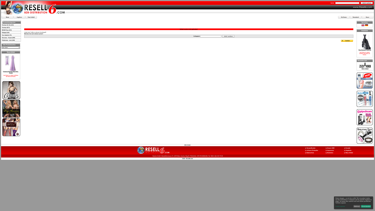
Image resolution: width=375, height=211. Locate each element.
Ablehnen (357, 206)
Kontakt (348, 148)
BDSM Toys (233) (7, 30)
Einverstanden (366, 206)
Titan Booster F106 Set (364, 50)
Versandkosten (311, 148)
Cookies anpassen (340, 206)
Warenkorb (356, 17)
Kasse (367, 17)
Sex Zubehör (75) (7, 35)
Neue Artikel (31, 17)
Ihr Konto (344, 17)
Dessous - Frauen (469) (8, 37)
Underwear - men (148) (8, 40)
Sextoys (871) (6, 27)
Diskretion (330, 152)
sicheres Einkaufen (312, 150)
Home (7, 17)
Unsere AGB (330, 148)
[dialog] (353, 202)
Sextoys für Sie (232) (8, 25)
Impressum (330, 150)
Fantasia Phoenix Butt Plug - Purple (11, 72)
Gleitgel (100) (5, 32)
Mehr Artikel (365, 68)
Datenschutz (310, 152)
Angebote (19, 17)
